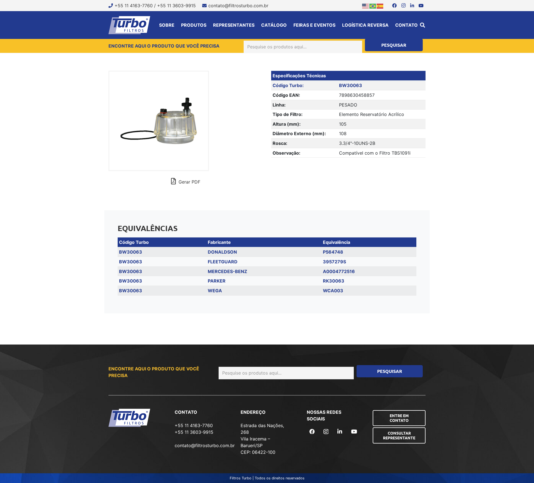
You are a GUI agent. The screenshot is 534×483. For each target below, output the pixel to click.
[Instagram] (403, 5)
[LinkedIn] (412, 5)
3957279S (334, 261)
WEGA (215, 290)
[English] (365, 5)
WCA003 (333, 290)
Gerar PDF (188, 182)
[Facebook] (394, 5)
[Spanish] (380, 5)
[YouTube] (421, 5)
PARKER (217, 281)
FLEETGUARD (223, 261)
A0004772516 (339, 271)
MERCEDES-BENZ (227, 271)
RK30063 (333, 281)
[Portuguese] (373, 5)
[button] (422, 25)
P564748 (333, 252)
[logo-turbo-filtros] (129, 25)
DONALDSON (222, 252)
